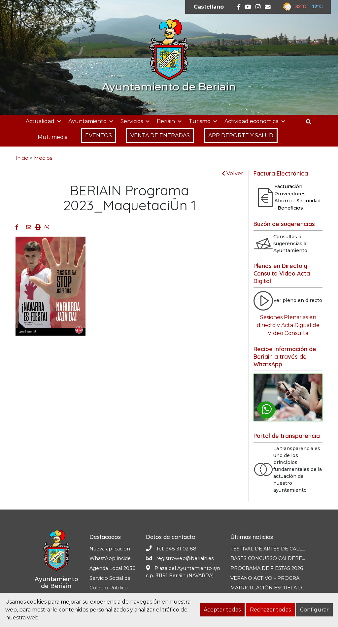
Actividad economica (251, 121)
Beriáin (166, 121)
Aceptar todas (222, 610)
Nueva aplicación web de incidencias (133, 549)
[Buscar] (311, 122)
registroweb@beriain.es (185, 558)
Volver (234, 173)
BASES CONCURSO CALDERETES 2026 (277, 558)
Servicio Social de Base (116, 578)
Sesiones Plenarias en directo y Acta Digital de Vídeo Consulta (288, 325)
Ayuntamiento (87, 121)
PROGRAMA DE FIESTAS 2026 (266, 568)
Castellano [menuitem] (209, 7)
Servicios (131, 121)
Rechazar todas (270, 610)
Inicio (22, 158)
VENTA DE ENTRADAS (160, 135)
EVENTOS (98, 135)
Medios (43, 158)
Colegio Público (108, 588)
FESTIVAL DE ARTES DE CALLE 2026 (274, 549)
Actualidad (40, 121)
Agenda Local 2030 (112, 568)
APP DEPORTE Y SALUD (240, 135)
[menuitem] (208, 7)
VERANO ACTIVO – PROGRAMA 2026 (275, 578)
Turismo (200, 121)
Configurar (314, 610)
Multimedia (53, 137)
